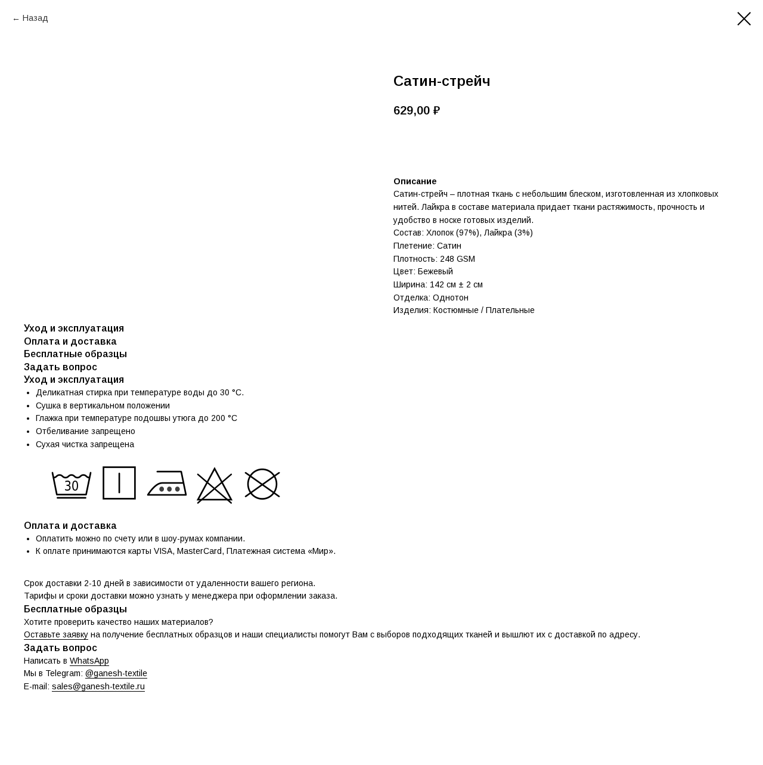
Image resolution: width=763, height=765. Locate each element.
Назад (35, 18)
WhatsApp (89, 660)
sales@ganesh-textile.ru (98, 686)
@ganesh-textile (116, 673)
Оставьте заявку (56, 634)
